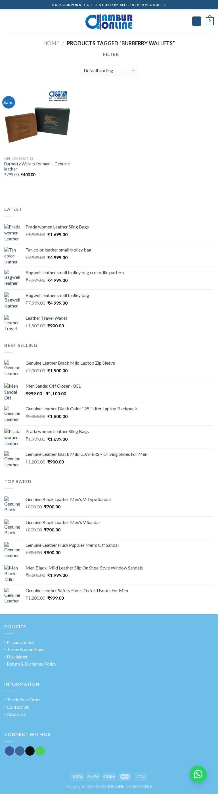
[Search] (196, 21)
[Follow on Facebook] (9, 751)
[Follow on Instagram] (19, 751)
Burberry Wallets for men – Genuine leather (37, 166)
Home (51, 43)
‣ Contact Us (16, 707)
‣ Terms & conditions (24, 649)
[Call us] (40, 751)
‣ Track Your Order (22, 699)
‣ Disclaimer (16, 656)
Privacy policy (20, 642)
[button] (198, 774)
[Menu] (7, 21)
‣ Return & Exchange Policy (30, 663)
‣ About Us (15, 714)
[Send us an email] (30, 751)
